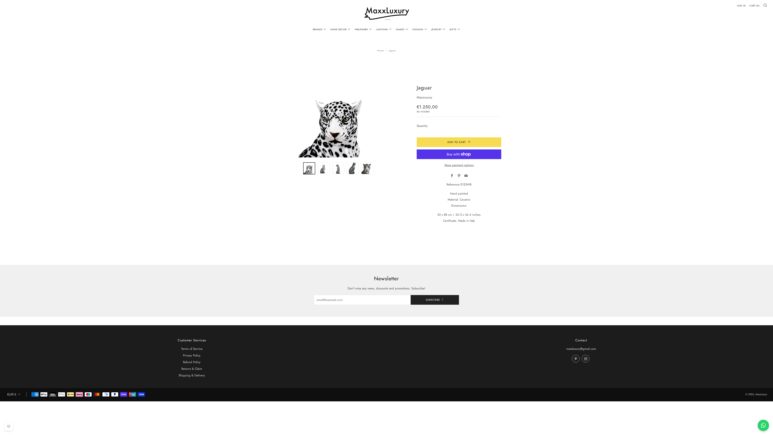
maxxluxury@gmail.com (581, 349)
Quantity (422, 126)
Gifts (453, 29)
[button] (309, 168)
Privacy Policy (191, 355)
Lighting (382, 29)
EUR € (11, 394)
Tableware (361, 29)
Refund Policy (191, 362)
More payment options (459, 165)
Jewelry (436, 29)
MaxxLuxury (424, 97)
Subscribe (433, 300)
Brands (317, 29)
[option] (338, 120)
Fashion (417, 29)
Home (380, 50)
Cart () (754, 5)
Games (400, 29)
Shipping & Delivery (192, 375)
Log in (741, 5)
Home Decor (338, 29)
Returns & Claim (191, 369)
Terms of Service (192, 349)
